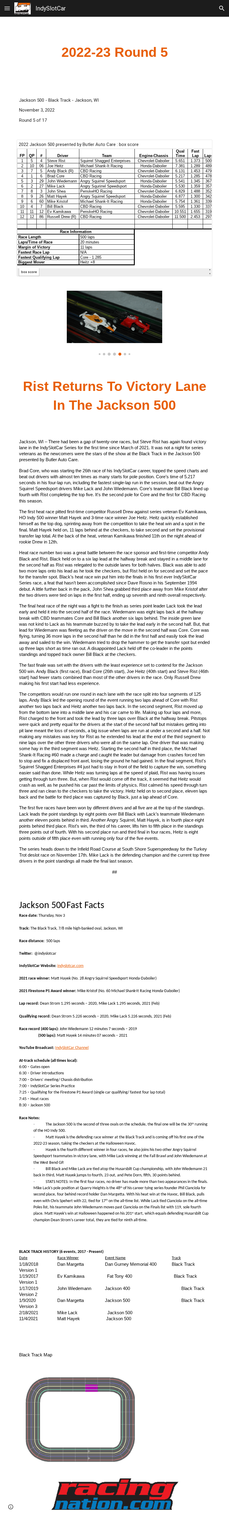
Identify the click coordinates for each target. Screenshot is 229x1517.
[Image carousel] (114, 323)
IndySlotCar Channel (72, 1048)
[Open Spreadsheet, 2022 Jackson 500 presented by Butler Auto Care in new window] (201, 147)
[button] (7, 8)
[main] (114, 52)
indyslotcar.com (70, 966)
